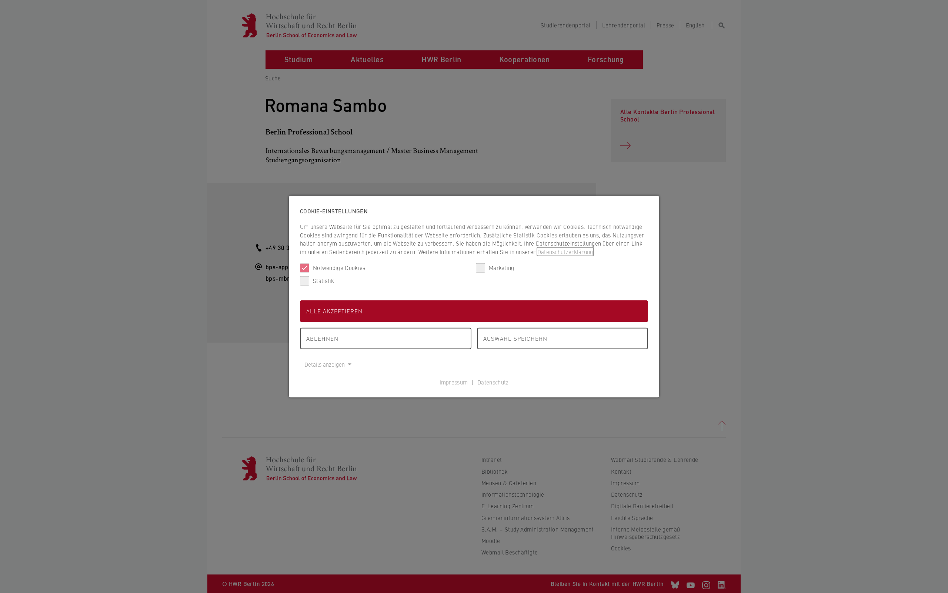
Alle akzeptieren (334, 311)
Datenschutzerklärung (565, 251)
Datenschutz (492, 382)
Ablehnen (322, 338)
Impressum (454, 382)
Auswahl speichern (515, 338)
